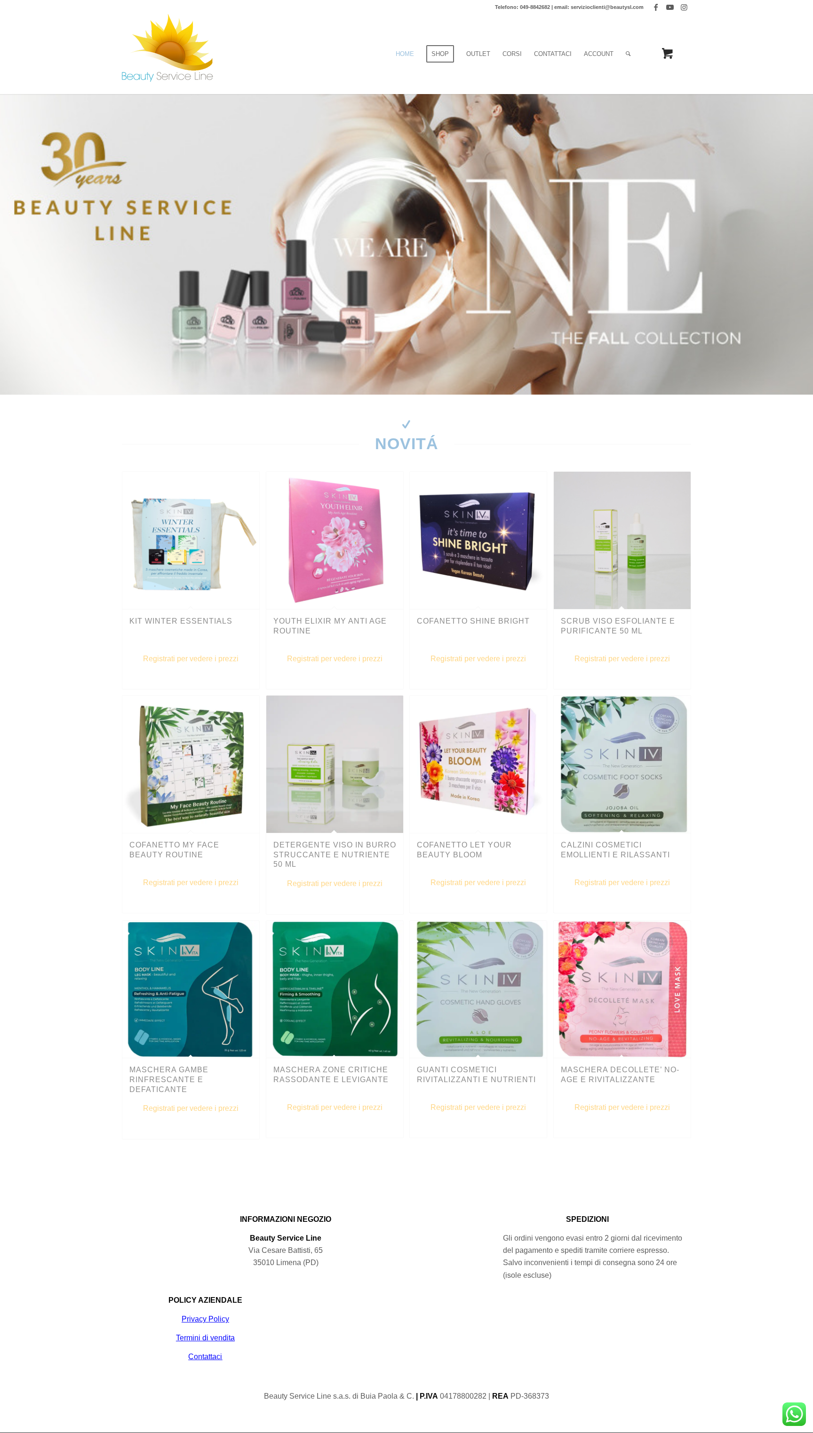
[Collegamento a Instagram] (684, 7)
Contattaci (205, 1357)
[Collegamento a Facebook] (655, 7)
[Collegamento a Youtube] (670, 7)
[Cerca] (628, 54)
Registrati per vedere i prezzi (191, 659)
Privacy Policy (205, 1319)
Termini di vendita (205, 1338)
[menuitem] (405, 54)
